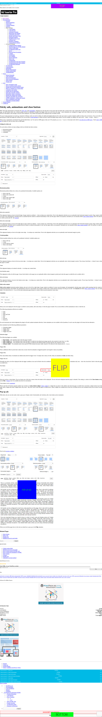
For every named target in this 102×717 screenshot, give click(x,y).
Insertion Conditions (14, 41)
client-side (60, 576)
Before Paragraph (10, 75)
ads (10, 576)
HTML (16, 577)
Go (96, 569)
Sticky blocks (9, 80)
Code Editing (12, 29)
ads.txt (10, 50)
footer (1, 577)
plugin (42, 577)
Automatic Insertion (13, 32)
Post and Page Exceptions (15, 52)
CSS (73, 576)
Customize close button (11, 90)
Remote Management (11, 69)
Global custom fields (11, 71)
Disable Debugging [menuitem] (11, 694)
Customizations (9, 67)
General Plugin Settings (14, 42)
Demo (4, 73)
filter (100, 576)
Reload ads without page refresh (13, 95)
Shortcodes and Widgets (14, 33)
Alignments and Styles (14, 34)
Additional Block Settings (15, 45)
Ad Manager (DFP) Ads (14, 49)
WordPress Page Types (14, 38)
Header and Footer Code (15, 36)
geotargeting (5, 577)
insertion (23, 577)
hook (11, 577)
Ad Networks (9, 65)
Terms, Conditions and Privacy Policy (12, 667)
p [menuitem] (10, 698)
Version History (6, 102)
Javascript (27, 577)
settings (53, 577)
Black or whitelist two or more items (14, 88)
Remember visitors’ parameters (13, 94)
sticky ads (24, 110)
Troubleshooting (10, 72)
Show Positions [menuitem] (10, 697)
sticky (60, 577)
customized (12, 383)
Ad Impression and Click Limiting (17, 63)
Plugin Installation (10, 22)
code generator (34, 117)
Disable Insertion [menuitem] (11, 703)
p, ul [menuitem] (11, 700)
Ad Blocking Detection (14, 64)
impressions (20, 577)
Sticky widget (44, 386)
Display (8, 380)
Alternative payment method (12, 100)
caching (54, 576)
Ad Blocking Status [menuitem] (11, 704)
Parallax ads (9, 81)
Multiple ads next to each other (10, 538)
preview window (10, 451)
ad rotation (7, 576)
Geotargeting (12, 60)
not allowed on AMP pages (86, 119)
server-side (49, 577)
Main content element (90, 288)
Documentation (6, 20)
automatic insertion (31, 576)
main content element (88, 216)
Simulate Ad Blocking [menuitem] (12, 706)
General (16, 218)
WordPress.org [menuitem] (9, 685)
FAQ (4, 83)
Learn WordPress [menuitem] (10, 688)
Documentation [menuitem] (9, 687)
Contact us (5, 103)
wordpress (68, 577)
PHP (35, 577)
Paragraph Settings (13, 37)
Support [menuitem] (8, 690)
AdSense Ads (12, 40)
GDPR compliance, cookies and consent (15, 98)
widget (65, 577)
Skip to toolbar (3, 683)
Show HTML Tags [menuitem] (11, 701)
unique (62, 577)
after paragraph (17, 576)
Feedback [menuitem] (8, 691)
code (68, 576)
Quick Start (8, 24)
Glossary (8, 26)
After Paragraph (10, 76)
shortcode (57, 577)
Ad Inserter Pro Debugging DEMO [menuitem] (12, 692)
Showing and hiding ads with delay (14, 96)
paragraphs (32, 577)
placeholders (32, 110)
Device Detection (13, 57)
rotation (45, 577)
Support (5, 663)
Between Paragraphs (11, 77)
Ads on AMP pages (13, 48)
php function (38, 577)
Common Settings (10, 25)
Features (8, 21)
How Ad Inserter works (11, 84)
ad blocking (2, 576)
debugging (81, 576)
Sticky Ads (11, 59)
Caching (11, 53)
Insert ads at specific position (12, 92)
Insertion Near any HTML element (17, 46)
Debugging (8, 68)
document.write (96, 576)
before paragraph (38, 576)
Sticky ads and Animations (12, 79)
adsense (13, 576)
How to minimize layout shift (13, 99)
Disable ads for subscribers (12, 91)
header (8, 577)
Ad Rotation (12, 55)
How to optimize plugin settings (13, 85)
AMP (22, 576)
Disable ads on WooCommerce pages (15, 87)
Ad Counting (12, 56)
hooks (13, 577)
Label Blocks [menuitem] (10, 695)
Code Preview (12, 30)
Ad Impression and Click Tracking (17, 61)
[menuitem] (52, 709)
